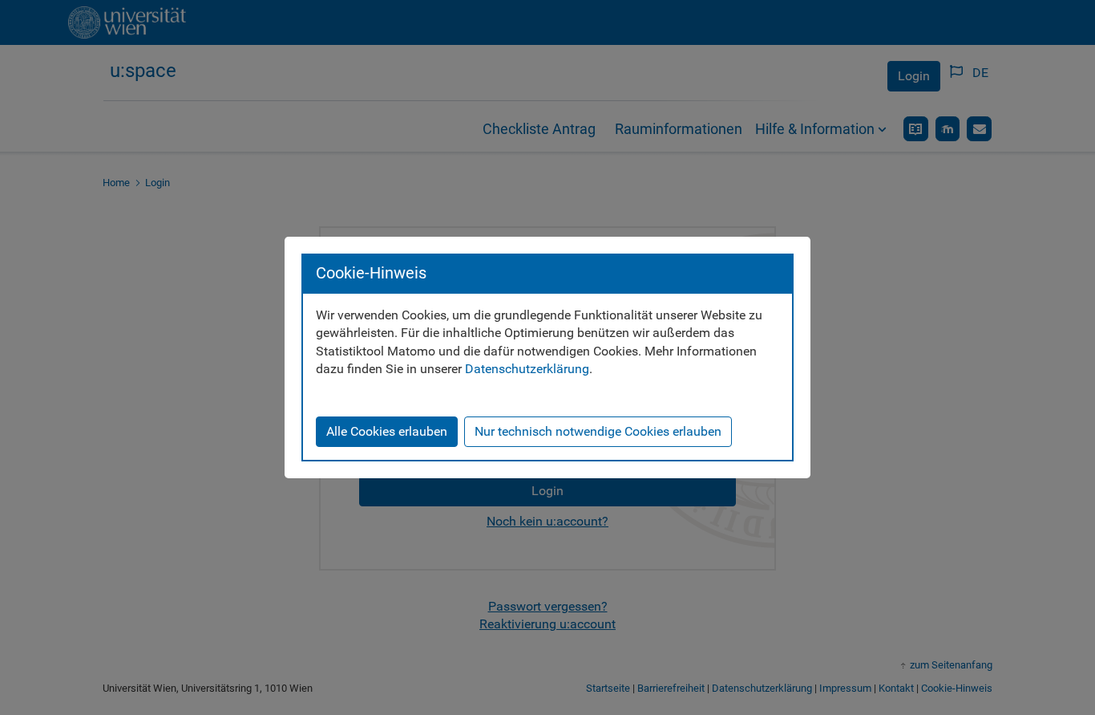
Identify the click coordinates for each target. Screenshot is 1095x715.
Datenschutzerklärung (527, 368)
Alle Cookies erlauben (386, 431)
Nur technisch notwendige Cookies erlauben (598, 431)
